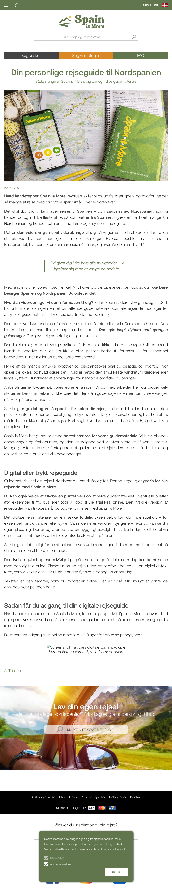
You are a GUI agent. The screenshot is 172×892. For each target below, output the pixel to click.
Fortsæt (116, 872)
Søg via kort (31, 55)
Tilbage (14, 670)
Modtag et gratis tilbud (89, 729)
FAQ (140, 55)
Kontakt (136, 797)
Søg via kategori (86, 55)
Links (73, 797)
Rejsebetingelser (93, 797)
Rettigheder (117, 797)
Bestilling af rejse (43, 797)
